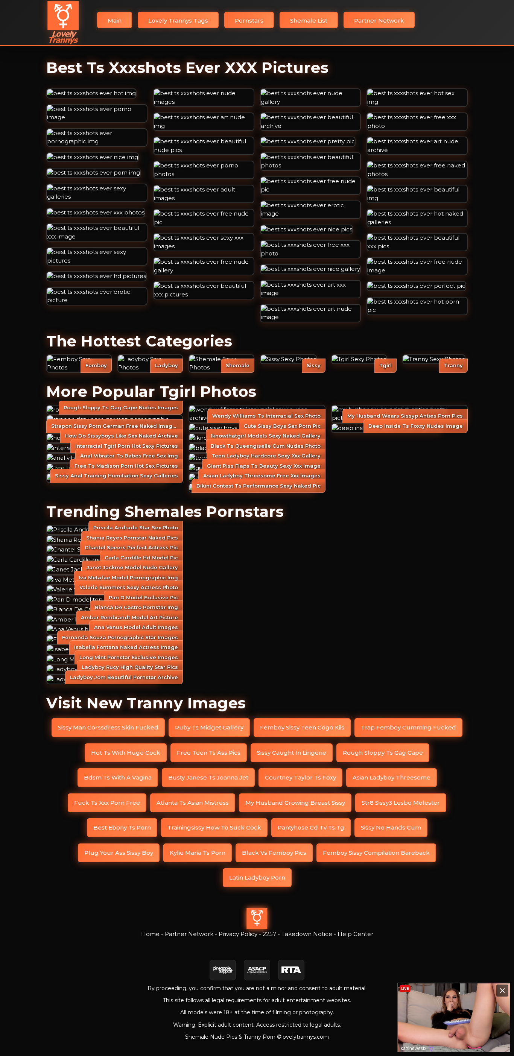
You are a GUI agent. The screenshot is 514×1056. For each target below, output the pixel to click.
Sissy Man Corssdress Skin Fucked (108, 727)
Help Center (355, 933)
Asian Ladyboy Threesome (391, 777)
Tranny (453, 365)
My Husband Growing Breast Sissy (295, 802)
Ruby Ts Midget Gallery (209, 727)
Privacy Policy (238, 933)
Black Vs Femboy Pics (274, 852)
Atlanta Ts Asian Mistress (193, 802)
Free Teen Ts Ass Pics (208, 752)
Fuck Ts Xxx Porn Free (107, 802)
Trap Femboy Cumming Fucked (408, 727)
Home (150, 933)
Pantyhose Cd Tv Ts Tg (311, 827)
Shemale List (308, 20)
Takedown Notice (306, 933)
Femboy (96, 365)
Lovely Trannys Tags (178, 20)
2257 (269, 933)
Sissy (314, 365)
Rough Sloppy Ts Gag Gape (383, 752)
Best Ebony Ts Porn (122, 827)
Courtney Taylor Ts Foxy (300, 777)
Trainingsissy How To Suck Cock (214, 827)
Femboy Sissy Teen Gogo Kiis (302, 727)
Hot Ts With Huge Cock (125, 752)
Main (115, 20)
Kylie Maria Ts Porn (197, 852)
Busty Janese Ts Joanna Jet (208, 777)
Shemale (237, 365)
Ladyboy (166, 365)
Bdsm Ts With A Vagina (118, 777)
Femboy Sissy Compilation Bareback (376, 852)
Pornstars (249, 20)
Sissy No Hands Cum (391, 827)
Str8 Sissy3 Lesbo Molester (401, 802)
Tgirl (385, 365)
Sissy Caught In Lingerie (291, 752)
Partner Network (379, 20)
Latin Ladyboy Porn (257, 877)
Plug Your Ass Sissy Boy (118, 852)
